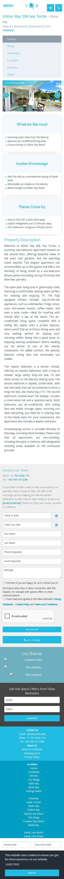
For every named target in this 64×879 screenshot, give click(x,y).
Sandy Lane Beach (33, 832)
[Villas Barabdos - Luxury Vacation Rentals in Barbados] (32, 5)
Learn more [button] (12, 864)
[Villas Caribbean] (32, 674)
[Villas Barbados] (32, 667)
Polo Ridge (33, 817)
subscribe (32, 718)
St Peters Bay (34, 844)
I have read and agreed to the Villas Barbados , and (32, 602)
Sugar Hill (34, 847)
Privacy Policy (32, 757)
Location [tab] (12, 60)
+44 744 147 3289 (18, 479)
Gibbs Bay (34, 783)
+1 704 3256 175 (20, 475)
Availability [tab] (13, 53)
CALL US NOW (33, 640)
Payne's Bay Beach (34, 813)
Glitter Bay (33, 787)
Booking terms (32, 753)
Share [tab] (10, 74)
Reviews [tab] (12, 67)
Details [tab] (11, 39)
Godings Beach (33, 791)
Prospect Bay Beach (33, 821)
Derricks (34, 775)
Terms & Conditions (32, 749)
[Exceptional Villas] (32, 659)
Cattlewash (33, 772)
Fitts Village (34, 779)
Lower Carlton (33, 802)
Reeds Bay (33, 825)
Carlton (34, 768)
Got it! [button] (32, 872)
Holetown (34, 798)
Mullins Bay (34, 809)
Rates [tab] (11, 46)
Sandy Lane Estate (33, 836)
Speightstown (33, 840)
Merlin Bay (33, 806)
